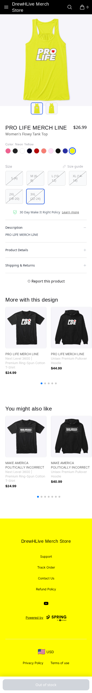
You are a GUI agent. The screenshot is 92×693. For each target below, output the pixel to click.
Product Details (16, 250)
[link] (26, 327)
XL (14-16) (78, 178)
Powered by (34, 617)
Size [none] (8, 166)
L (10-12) (56, 178)
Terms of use (59, 663)
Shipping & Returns (20, 265)
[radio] (14, 178)
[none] (72, 166)
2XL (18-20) (14, 196)
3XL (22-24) (35, 196)
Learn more (70, 212)
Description (14, 227)
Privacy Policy (33, 663)
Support (46, 556)
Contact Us (46, 578)
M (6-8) (34, 178)
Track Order (46, 567)
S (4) (14, 178)
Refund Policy (46, 589)
